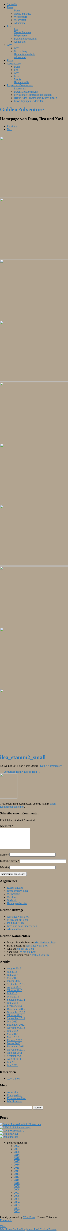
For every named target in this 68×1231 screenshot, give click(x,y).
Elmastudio (6, 1220)
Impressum (20, 88)
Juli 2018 (12, 971)
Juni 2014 (12, 1002)
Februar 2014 (14, 1005)
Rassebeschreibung (17, 890)
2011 (16, 1180)
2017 (17, 1161)
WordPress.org (15, 1101)
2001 (17, 1211)
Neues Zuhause (22, 13)
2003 (17, 1205)
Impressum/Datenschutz (20, 85)
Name (4, 854)
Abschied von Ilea (39, 954)
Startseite (12, 4)
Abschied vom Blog (18, 916)
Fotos (10, 60)
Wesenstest (20, 19)
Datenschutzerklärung (26, 91)
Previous (12, 126)
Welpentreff (20, 16)
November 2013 (16, 1012)
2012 (17, 1177)
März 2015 (13, 996)
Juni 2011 (12, 1065)
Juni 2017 (12, 974)
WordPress (29, 1217)
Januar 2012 (13, 1043)
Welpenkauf (13, 893)
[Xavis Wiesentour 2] (12, 1130)
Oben (3, 1226)
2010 (17, 1183)
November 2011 (16, 1049)
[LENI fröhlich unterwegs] (15, 1127)
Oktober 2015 (14, 990)
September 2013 (16, 1018)
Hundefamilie (21, 82)
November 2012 (16, 1027)
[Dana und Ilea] (9, 1136)
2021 (17, 1148)
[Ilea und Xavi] (9, 1133)
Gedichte (12, 900)
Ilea (9, 26)
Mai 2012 (12, 1034)
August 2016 (14, 987)
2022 (17, 1145)
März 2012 (13, 1037)
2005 (17, 1198)
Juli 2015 (12, 993)
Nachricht (6, 825)
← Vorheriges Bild (10, 771)
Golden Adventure (22, 109)
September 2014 (16, 999)
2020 (17, 1152)
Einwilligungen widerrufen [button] (29, 101)
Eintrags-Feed (14, 1095)
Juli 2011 (12, 1062)
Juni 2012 (12, 1030)
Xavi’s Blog (20, 51)
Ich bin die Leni (15, 922)
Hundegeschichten (17, 903)
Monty (17, 79)
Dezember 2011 (15, 1046)
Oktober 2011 (14, 1052)
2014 (17, 1170)
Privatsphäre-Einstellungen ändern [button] (33, 94)
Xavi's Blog (13, 1078)
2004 (17, 1201)
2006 (17, 1195)
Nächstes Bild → (30, 771)
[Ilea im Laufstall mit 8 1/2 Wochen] (20, 1124)
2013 (17, 1173)
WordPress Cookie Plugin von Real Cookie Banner (28, 1229)
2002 (17, 1208)
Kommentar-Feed (16, 1098)
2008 (17, 1189)
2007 (17, 1192)
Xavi (9, 44)
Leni (16, 76)
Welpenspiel (20, 35)
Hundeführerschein (24, 54)
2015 (17, 1167)
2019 (17, 1155)
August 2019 (14, 968)
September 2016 (16, 984)
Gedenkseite (14, 63)
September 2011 (16, 1055)
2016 (17, 1164)
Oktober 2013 (14, 1015)
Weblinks (12, 897)
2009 (17, 1186)
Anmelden (12, 1092)
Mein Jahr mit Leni (17, 919)
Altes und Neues (16, 929)
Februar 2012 (14, 1040)
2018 (17, 1158)
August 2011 (14, 1058)
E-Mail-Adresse (10, 860)
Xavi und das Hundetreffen (22, 926)
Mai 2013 (12, 1021)
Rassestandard (15, 887)
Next (9, 129)
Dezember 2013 (16, 1009)
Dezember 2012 (16, 1024)
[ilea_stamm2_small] (8, 797)
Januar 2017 (13, 980)
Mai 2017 (12, 977)
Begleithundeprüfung (25, 38)
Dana (10, 7)
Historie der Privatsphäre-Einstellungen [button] (35, 97)
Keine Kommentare (51, 765)
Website (4, 867)
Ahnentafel (20, 22)
